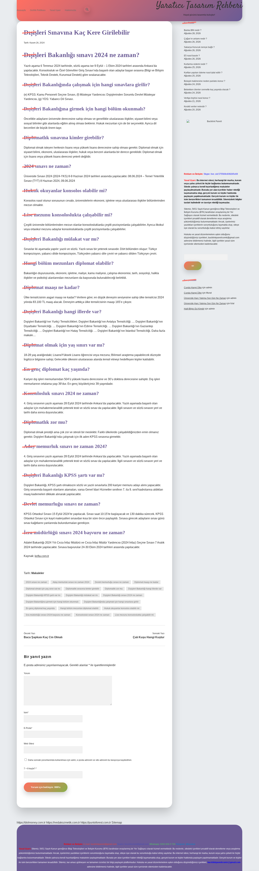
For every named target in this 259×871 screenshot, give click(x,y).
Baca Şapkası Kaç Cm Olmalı (43, 637)
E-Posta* (28, 728)
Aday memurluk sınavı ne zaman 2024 (71, 582)
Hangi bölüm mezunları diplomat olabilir (79, 608)
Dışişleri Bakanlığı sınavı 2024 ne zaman (122, 595)
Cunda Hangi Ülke (193, 287)
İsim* (26, 712)
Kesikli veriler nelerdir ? (195, 106)
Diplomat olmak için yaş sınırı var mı (43, 588)
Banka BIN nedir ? (192, 30)
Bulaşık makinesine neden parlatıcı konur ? (204, 81)
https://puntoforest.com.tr (96, 822)
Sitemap (117, 822)
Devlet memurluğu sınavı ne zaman (112, 582)
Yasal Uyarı (55, 10)
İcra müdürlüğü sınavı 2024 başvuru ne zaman (48, 615)
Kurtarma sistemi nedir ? (195, 64)
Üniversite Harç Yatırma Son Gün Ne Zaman (205, 298)
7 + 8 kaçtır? (30, 768)
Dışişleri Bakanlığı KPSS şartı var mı (43, 595)
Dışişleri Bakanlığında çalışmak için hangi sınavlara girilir (111, 602)
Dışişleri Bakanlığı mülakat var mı (82, 595)
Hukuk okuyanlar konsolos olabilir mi (121, 608)
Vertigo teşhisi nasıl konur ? (197, 98)
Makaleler (37, 573)
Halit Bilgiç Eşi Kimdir (194, 309)
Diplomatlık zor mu (114, 588)
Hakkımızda (70, 10)
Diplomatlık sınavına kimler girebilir (82, 588)
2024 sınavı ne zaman (36, 582)
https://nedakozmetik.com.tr (63, 822)
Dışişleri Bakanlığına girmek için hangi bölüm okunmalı (52, 602)
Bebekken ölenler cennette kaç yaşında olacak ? (207, 89)
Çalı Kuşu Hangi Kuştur (148, 637)
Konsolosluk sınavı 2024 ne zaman (92, 615)
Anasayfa (21, 10)
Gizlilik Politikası (37, 10)
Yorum (27, 673)
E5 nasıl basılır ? (192, 55)
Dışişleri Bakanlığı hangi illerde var (145, 588)
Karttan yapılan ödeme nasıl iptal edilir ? (203, 72)
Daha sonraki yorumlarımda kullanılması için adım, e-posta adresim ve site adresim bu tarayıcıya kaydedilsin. (80, 760)
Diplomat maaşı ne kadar (146, 582)
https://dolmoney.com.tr (31, 822)
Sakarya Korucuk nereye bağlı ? (199, 47)
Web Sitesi (29, 743)
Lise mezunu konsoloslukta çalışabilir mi (134, 615)
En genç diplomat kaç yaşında (40, 608)
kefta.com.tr (42, 555)
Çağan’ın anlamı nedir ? (195, 38)
